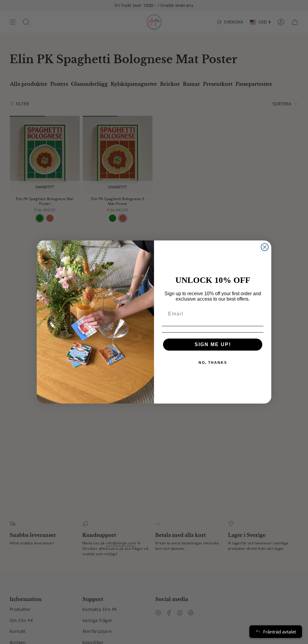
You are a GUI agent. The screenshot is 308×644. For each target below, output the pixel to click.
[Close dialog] (264, 247)
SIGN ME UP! (213, 344)
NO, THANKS (213, 363)
